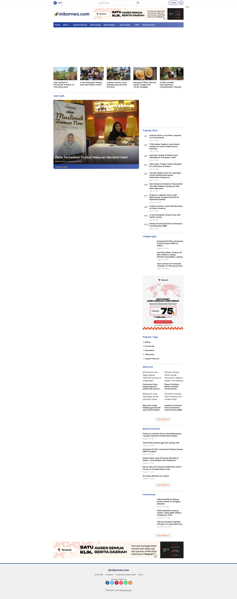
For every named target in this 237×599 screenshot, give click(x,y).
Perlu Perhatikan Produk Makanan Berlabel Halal (91, 157)
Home (57, 25)
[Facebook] (107, 583)
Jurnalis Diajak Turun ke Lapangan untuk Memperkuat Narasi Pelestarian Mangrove (165, 175)
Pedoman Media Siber (126, 575)
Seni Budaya (109, 25)
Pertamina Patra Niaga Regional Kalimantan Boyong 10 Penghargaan (152, 386)
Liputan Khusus (80, 25)
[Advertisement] (200, 43)
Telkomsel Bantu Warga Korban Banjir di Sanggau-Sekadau (169, 501)
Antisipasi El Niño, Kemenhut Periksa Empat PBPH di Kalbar (170, 243)
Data (137, 25)
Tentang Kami (148, 25)
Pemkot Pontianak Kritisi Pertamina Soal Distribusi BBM (165, 225)
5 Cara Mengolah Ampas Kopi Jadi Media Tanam (91, 83)
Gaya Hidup (125, 25)
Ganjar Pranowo (152, 359)
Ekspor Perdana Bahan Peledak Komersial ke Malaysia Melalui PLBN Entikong (172, 386)
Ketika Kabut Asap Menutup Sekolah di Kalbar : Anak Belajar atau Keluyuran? (160, 459)
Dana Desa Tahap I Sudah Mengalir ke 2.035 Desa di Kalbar (165, 165)
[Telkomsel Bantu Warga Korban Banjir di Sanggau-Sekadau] (149, 502)
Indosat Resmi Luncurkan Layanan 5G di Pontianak (165, 136)
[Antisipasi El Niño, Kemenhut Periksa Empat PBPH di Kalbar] (149, 244)
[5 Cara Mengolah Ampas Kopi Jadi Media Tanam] (92, 73)
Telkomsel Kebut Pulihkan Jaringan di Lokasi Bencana (169, 523)
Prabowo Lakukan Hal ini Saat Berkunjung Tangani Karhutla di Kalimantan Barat (164, 197)
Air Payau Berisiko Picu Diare (156, 476)
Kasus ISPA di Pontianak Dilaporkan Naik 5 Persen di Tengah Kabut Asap (162, 468)
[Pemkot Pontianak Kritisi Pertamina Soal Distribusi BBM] (174, 397)
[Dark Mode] (181, 3)
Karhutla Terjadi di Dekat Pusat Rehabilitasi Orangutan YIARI (163, 156)
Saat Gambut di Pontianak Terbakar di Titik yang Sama (63, 84)
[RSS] (130, 583)
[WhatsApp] (126, 583)
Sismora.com (125, 590)
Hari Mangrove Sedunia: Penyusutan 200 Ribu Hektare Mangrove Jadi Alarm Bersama (166, 186)
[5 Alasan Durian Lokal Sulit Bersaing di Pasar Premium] (118, 73)
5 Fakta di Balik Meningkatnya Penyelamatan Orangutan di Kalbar (171, 84)
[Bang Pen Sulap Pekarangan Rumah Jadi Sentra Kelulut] (152, 397)
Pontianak (149, 346)
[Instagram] (121, 583)
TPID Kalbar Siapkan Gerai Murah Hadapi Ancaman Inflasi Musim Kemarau (164, 146)
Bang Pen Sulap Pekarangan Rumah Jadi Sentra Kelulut (152, 407)
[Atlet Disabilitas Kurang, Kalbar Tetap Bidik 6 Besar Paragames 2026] (149, 514)
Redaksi (109, 575)
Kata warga (95, 25)
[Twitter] (112, 583)
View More (162, 419)
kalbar (147, 342)
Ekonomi (58, 161)
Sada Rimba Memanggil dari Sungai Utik (161, 443)
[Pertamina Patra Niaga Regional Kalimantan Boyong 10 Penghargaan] (152, 376)
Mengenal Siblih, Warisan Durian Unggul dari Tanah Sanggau (144, 84)
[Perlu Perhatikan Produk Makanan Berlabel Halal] (96, 132)
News (65, 25)
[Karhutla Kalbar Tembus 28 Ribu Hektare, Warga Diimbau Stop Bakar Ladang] (149, 256)
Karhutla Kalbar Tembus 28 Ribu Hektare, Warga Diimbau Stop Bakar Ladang (170, 254)
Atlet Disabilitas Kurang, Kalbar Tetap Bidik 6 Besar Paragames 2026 (169, 512)
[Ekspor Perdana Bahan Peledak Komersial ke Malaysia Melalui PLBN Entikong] (174, 376)
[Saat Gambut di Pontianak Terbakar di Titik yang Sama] (65, 73)
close (187, 7)
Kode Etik (99, 575)
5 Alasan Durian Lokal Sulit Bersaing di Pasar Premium (117, 84)
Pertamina (149, 350)
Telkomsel (149, 354)
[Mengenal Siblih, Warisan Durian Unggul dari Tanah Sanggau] (145, 73)
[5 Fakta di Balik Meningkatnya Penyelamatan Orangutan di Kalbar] (172, 73)
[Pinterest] (116, 583)
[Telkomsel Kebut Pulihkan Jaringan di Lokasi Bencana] (149, 525)
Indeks (174, 3)
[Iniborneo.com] (71, 14)
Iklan (140, 575)
